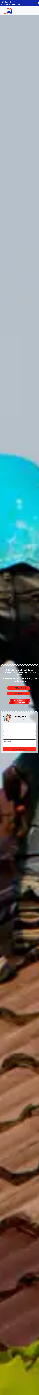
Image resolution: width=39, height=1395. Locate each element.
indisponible (7, 2)
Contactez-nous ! (18, 693)
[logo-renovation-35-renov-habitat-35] (9, 10)
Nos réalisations (18, 688)
